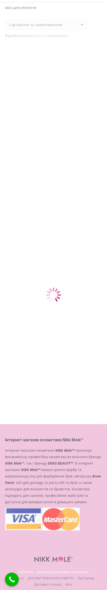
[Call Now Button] (12, 579)
